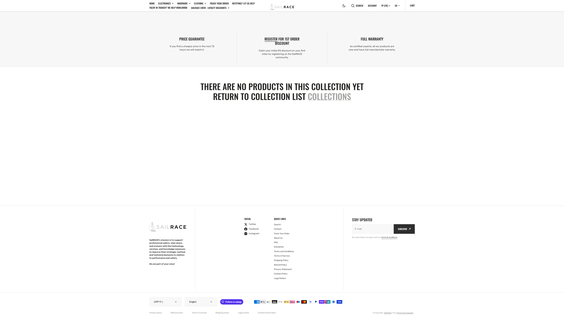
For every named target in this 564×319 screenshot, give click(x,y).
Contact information (267, 313)
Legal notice (243, 313)
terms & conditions (389, 237)
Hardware (182, 3)
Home (152, 3)
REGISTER (271, 38)
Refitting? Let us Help (243, 3)
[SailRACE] (282, 6)
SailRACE (387, 313)
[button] (344, 5)
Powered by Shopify (404, 313)
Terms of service (199, 313)
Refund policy (177, 313)
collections (329, 96)
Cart (412, 5)
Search (359, 5)
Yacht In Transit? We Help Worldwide (168, 7)
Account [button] (372, 5)
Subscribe (402, 229)
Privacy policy (155, 313)
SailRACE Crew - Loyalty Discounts (208, 8)
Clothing (198, 3)
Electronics (164, 3)
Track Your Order (219, 3)
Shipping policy (222, 313)
